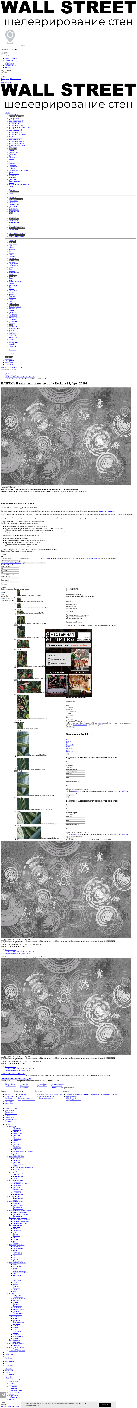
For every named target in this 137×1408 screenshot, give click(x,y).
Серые (11, 269)
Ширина (69, 773)
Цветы (11, 172)
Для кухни (12, 165)
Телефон (69, 713)
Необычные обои (39, 1081)
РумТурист (24, 1088)
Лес (10, 161)
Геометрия (12, 154)
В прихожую (13, 152)
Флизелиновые (14, 174)
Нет (6, 52)
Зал (10, 156)
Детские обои (5, 1081)
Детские (11, 150)
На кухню (12, 240)
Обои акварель (14, 118)
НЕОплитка (13, 1387)
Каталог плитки (10, 375)
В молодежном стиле (16, 226)
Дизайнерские (14, 305)
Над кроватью (13, 263)
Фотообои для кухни (16, 125)
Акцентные (13, 303)
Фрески (11, 136)
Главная (7, 373)
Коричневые (13, 337)
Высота (68, 777)
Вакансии (21, 1096)
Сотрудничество (10, 65)
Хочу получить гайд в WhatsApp (79, 723)
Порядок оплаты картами (26, 1100)
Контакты (8, 67)
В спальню (12, 177)
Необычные (13, 316)
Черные (11, 344)
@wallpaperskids (10, 1086)
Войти (3, 77)
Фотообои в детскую (16, 122)
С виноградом (14, 219)
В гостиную (13, 149)
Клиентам (38, 1091)
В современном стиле (16, 237)
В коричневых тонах (16, 181)
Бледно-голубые (14, 328)
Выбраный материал (73, 781)
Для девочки (13, 197)
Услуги (7, 62)
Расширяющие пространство (18, 170)
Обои (7, 113)
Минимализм (13, 290)
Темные (11, 339)
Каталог (3, 1091)
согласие (49, 558)
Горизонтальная (8, 600)
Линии (11, 183)
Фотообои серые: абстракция (19, 184)
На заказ (12, 163)
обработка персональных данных (77, 789)
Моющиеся (12, 217)
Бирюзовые (13, 326)
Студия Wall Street (53, 1081)
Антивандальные (15, 307)
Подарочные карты (15, 1390)
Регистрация (5, 79)
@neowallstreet (42, 1084)
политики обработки (93, 558)
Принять (105, 1405)
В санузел (12, 350)
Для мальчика (13, 201)
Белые (11, 278)
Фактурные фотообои (16, 143)
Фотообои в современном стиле (20, 127)
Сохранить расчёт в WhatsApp (11, 563)
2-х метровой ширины (16, 281)
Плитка (9, 357)
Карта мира (13, 285)
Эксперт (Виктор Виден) (24, 1081)
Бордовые (12, 330)
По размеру (13, 166)
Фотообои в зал (14, 123)
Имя (67, 705)
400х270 (11, 274)
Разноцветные (14, 321)
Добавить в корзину (29, 563)
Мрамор (11, 294)
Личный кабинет (10, 1110)
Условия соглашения (46, 1098)
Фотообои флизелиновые (17, 134)
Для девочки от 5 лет (16, 199)
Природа (12, 168)
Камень (11, 159)
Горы (10, 246)
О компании (22, 1094)
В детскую (12, 175)
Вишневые (12, 334)
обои (7, 1094)
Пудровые (12, 319)
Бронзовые (12, 332)
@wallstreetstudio (56, 1086)
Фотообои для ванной (16, 141)
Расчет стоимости (11, 58)
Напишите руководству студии (16, 1079)
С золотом (12, 335)
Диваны (9, 364)
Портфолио (9, 60)
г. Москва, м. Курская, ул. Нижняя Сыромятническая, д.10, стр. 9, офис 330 (91, 1094)
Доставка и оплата (24, 1098)
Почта (68, 717)
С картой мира (14, 204)
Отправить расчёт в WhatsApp (11, 561)
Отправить (70, 795)
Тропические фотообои (17, 145)
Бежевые (12, 323)
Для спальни (13, 157)
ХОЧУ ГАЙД (70, 727)
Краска (8, 359)
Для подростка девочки (17, 235)
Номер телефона (71, 769)
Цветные (12, 341)
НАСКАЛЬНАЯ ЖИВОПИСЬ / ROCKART (20, 377)
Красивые (12, 249)
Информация (9, 64)
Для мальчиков (14, 260)
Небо (10, 301)
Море (11, 255)
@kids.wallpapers (10, 1084)
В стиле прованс (14, 317)
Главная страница (11, 1108)
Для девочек (13, 258)
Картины (9, 361)
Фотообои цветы (14, 140)
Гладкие (11, 353)
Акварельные (13, 314)
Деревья (11, 247)
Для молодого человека (17, 228)
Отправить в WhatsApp (74, 721)
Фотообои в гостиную (16, 120)
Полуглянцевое (8, 595)
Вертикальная (8, 598)
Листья (11, 253)
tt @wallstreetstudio (57, 1084)
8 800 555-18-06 (71, 1098)
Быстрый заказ (41, 563)
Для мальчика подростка (17, 233)
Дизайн (11, 267)
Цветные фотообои (15, 138)
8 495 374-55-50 (71, 1096)
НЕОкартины (13, 1385)
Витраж (9, 362)
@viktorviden (24, 1084)
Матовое (6, 593)
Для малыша (13, 206)
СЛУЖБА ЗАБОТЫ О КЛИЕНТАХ (13, 1074)
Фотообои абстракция (16, 116)
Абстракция (13, 147)
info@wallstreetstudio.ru (73, 1100)
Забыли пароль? (15, 79)
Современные (13, 220)
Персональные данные (47, 1096)
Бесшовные (13, 208)
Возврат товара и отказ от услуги (50, 1094)
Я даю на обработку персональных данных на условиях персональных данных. (79, 558)
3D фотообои (13, 114)
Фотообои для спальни (16, 132)
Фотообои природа (15, 131)
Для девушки (13, 229)
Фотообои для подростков (18, 129)
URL (68, 785)
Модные (12, 262)
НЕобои (11, 1383)
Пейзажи (12, 256)
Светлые (12, 271)
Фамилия (69, 709)
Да (2, 52)
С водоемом (13, 244)
